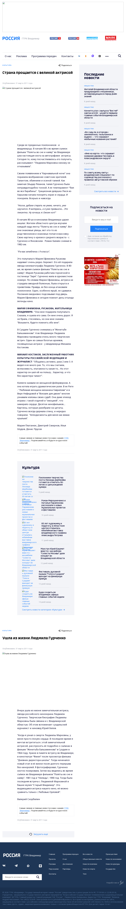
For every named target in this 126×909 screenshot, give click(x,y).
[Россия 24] (73, 39)
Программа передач (44, 56)
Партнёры (66, 869)
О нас (8, 56)
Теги (84, 874)
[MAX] (93, 56)
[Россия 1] (55, 39)
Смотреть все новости (105, 191)
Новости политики (90, 864)
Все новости (87, 854)
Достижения (68, 864)
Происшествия (111, 854)
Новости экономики (113, 859)
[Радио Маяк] (110, 40)
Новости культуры (113, 864)
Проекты (52, 859)
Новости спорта (89, 869)
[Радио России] (92, 39)
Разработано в (112, 883)
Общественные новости (92, 859)
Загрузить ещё (40, 834)
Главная (52, 854)
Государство (110, 869)
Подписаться (101, 228)
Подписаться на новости (101, 209)
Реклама (21, 56)
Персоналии (54, 869)
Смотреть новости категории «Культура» (42, 609)
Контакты (67, 56)
